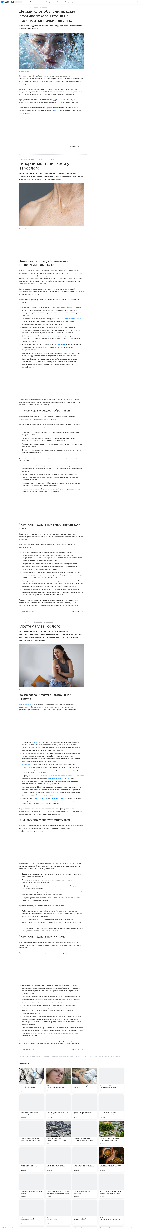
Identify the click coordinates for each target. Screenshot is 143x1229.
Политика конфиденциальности (132, 1227)
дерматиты (62, 344)
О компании (8, 1227)
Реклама (14, 1227)
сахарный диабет (51, 327)
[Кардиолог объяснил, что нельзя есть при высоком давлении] (111, 1159)
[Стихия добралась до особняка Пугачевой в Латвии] (84, 1106)
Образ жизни (43, 7)
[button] (51, 51)
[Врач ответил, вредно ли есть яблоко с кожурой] (84, 1212)
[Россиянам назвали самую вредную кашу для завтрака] (58, 1159)
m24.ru (36, 7)
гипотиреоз (78, 307)
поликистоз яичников (73, 319)
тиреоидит (56, 307)
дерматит (37, 742)
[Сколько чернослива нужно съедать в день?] (58, 1212)
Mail (3, 1227)
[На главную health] (9, 2)
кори (50, 778)
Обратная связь (104, 1227)
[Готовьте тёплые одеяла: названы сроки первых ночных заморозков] (58, 1186)
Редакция (77, 1227)
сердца (78, 1022)
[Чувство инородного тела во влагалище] (84, 1186)
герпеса (67, 778)
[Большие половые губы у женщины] (84, 1080)
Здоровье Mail (39, 159)
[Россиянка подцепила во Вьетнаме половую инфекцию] (84, 1133)
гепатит (48, 336)
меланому (23, 539)
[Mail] (2, 2)
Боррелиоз (26, 764)
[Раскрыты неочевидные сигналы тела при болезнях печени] (58, 1106)
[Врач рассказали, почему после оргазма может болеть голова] (111, 1186)
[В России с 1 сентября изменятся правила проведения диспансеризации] (31, 1212)
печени (34, 336)
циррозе (44, 798)
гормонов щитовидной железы (48, 477)
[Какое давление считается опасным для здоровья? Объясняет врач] (31, 1080)
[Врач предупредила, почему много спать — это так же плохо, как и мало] (84, 1159)
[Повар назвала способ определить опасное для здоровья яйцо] (31, 1159)
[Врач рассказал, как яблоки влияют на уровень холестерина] (31, 1106)
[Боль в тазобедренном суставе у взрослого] (31, 1186)
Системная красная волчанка (33, 753)
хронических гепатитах (57, 798)
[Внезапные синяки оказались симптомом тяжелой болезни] (31, 1133)
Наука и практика (49, 159)
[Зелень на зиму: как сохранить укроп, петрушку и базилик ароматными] (111, 1133)
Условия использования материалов (90, 1227)
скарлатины (56, 778)
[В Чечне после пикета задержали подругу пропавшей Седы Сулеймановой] (58, 1080)
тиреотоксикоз (66, 307)
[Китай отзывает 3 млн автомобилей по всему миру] (58, 1133)
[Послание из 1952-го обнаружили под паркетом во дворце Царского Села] (111, 1080)
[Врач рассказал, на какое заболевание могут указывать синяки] (111, 1106)
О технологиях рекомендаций (116, 1227)
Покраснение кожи (26, 704)
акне (54, 110)
